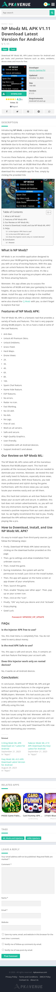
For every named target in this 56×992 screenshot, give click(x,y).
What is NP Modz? (12, 216)
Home (4, 23)
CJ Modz (26, 301)
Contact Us (24, 980)
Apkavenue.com (40, 972)
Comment (6, 864)
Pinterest (28, 111)
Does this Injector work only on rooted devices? (27, 237)
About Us (34, 980)
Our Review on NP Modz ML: (17, 222)
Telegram (39, 111)
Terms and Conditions (28, 977)
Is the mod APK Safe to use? (19, 234)
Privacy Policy (11, 977)
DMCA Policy (45, 977)
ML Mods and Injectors (13, 838)
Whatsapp (49, 111)
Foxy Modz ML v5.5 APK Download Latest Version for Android (13, 762)
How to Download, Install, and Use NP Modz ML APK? (27, 225)
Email (4, 910)
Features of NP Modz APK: (16, 219)
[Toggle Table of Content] (47, 212)
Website (4, 922)
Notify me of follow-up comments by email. (23, 944)
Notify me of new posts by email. (19, 950)
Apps (11, 23)
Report (15, 106)
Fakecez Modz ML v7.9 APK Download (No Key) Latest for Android (39, 746)
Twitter (17, 111)
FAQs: (7, 228)
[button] (52, 12)
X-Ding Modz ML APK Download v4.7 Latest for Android (13, 746)
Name (4, 898)
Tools (13, 49)
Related (11, 242)
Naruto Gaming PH (37, 70)
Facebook (7, 111)
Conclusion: (10, 239)
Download (16, 94)
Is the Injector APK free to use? (20, 231)
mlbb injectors (33, 838)
